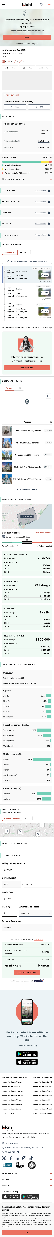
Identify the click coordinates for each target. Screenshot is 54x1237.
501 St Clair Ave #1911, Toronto (27, 430)
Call (16, 107)
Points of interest (12, 818)
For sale (9, 388)
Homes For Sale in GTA (11, 1086)
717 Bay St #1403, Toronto (27, 442)
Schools (27, 818)
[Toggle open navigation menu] (3, 4)
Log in (49, 4)
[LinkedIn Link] (17, 1158)
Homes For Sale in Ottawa (12, 1100)
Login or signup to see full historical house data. (28, 261)
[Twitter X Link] (4, 1158)
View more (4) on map (27, 489)
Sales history (9, 252)
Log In (35, 43)
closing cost (38, 939)
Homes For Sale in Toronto (12, 1091)
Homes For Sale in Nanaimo (43, 1109)
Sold (19, 388)
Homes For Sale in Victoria (43, 1091)
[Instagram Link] (24, 1158)
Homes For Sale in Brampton (13, 1104)
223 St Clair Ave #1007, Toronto (27, 467)
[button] (19, 141)
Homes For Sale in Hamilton (12, 1095)
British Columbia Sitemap (43, 1113)
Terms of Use (7, 1227)
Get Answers (27, 368)
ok (27, 1232)
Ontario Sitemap (8, 1113)
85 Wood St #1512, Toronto (27, 455)
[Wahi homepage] (27, 4)
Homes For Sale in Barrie (11, 1109)
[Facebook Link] (11, 1158)
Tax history (24, 252)
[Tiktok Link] (31, 1158)
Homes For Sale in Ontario (12, 1082)
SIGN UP (27, 37)
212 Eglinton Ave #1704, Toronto (27, 479)
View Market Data (43, 532)
